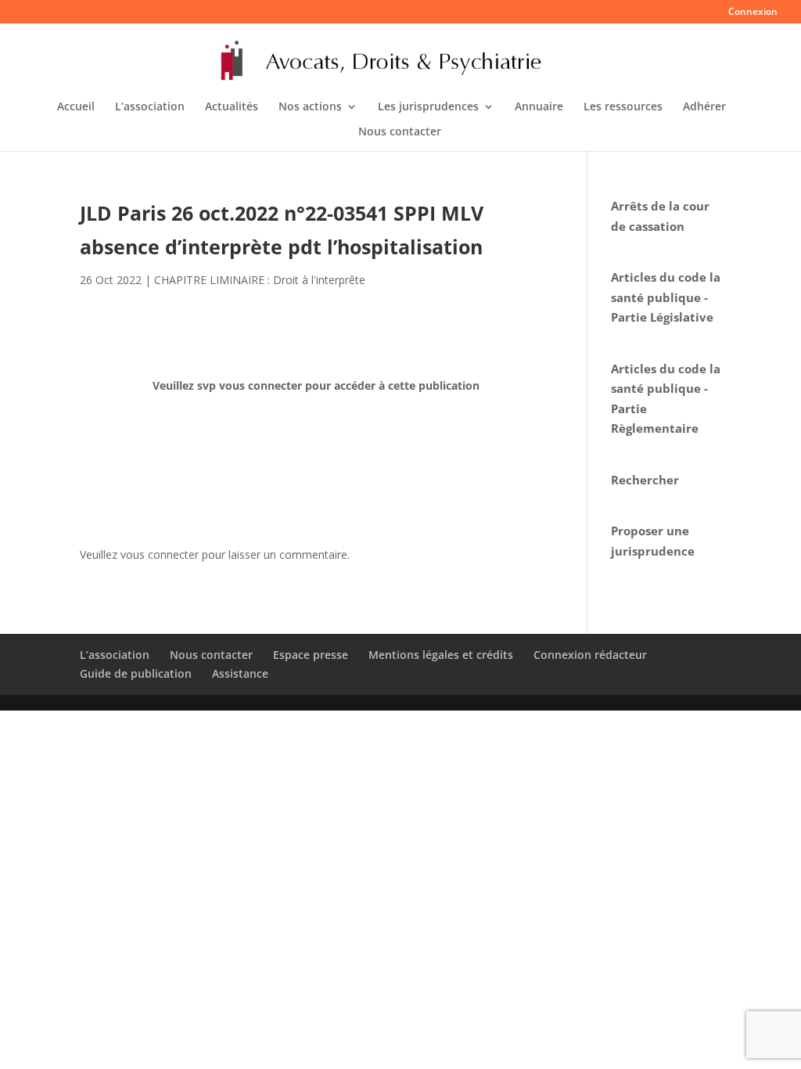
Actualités (231, 107)
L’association (150, 107)
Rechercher (645, 480)
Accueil (76, 107)
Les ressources (623, 107)
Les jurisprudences (428, 107)
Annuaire (539, 107)
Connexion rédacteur (590, 654)
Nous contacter (399, 132)
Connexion (753, 12)
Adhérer (704, 107)
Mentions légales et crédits (440, 654)
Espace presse (310, 654)
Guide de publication (136, 673)
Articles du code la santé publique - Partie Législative (665, 297)
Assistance (240, 673)
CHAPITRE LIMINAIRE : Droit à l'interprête (259, 279)
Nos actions (310, 107)
